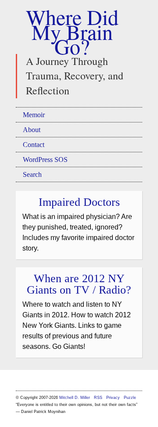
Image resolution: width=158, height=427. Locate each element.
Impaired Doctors (79, 202)
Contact (33, 144)
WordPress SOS (45, 159)
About (31, 129)
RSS (99, 397)
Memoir (34, 114)
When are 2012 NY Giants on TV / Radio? (79, 284)
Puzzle (130, 397)
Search (32, 174)
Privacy (113, 397)
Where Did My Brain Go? (72, 31)
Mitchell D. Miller (74, 397)
